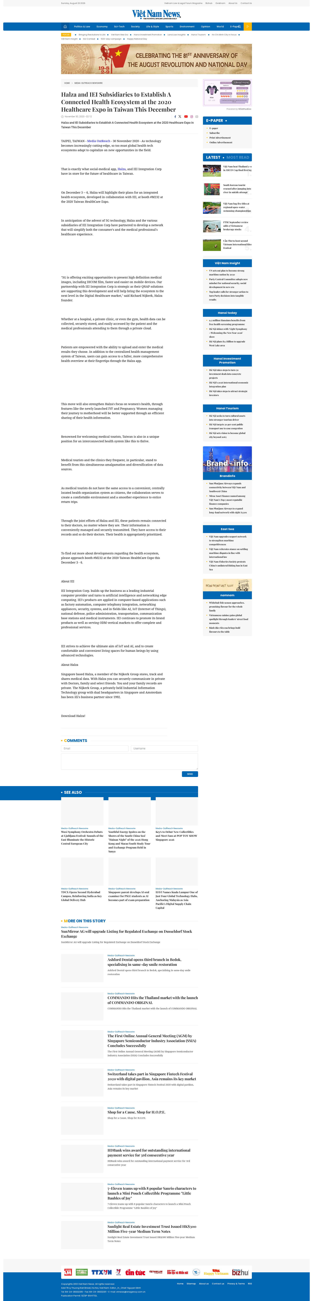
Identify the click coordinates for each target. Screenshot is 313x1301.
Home (67, 83)
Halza (122, 169)
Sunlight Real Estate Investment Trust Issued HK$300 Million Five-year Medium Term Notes (152, 1229)
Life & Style (152, 26)
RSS (250, 1283)
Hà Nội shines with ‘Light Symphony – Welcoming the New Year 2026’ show (228, 332)
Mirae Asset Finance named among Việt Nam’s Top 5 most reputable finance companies (227, 499)
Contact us (218, 1283)
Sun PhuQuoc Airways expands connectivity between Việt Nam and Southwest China (227, 487)
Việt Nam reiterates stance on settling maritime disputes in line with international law (228, 553)
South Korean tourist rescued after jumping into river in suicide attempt (237, 188)
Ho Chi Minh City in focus (224, 34)
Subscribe (214, 132)
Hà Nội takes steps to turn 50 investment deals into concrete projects (225, 373)
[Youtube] (186, 116)
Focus (66, 34)
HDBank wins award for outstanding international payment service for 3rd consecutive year (149, 1152)
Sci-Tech (119, 26)
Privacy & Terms (236, 1283)
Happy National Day (137, 38)
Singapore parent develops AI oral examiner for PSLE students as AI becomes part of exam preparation (128, 896)
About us (204, 1283)
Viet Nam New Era (119, 34)
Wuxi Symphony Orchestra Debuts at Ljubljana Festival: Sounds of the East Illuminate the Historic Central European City (82, 837)
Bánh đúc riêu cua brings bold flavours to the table (224, 629)
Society (135, 26)
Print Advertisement (220, 137)
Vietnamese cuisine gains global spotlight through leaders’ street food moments (228, 619)
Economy (102, 26)
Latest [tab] (213, 157)
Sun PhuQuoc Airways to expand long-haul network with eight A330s (228, 510)
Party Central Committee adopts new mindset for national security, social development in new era (228, 283)
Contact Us (246, 3)
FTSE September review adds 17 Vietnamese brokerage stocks (235, 226)
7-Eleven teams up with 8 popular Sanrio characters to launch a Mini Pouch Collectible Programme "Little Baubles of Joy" (152, 1193)
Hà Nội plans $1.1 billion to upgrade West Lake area (227, 343)
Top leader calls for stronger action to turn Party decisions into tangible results (228, 295)
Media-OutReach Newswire (89, 83)
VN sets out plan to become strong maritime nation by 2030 (226, 272)
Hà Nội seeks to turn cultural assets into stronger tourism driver (227, 417)
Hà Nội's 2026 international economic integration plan (228, 384)
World (220, 26)
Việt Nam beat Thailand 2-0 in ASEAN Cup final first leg (237, 168)
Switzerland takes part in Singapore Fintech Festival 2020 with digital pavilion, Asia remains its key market (152, 1076)
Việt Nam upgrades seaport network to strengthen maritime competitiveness (227, 540)
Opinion (205, 26)
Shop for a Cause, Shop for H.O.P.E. (136, 1112)
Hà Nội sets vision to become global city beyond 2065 (227, 435)
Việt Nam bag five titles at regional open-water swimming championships (237, 207)
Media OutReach (98, 141)
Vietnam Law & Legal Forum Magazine (183, 3)
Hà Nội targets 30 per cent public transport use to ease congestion (226, 426)
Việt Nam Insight (69, 38)
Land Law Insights (177, 34)
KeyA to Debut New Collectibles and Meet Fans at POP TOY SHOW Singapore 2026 (176, 835)
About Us (233, 3)
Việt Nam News (156, 14)
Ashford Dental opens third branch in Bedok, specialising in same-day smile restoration (144, 962)
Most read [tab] (238, 157)
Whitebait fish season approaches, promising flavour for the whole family (227, 606)
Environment (187, 26)
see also (73, 792)
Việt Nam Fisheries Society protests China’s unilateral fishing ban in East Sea (228, 565)
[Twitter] (180, 116)
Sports (169, 26)
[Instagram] (191, 116)
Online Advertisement (220, 142)
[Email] (196, 117)
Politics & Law (82, 26)
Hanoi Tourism (198, 34)
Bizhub (209, 3)
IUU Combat (89, 38)
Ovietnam (220, 3)
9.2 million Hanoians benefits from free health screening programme (227, 322)
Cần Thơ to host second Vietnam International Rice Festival (237, 244)
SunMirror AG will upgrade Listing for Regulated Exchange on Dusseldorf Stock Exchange (126, 934)
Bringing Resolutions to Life (92, 34)
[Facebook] (175, 116)
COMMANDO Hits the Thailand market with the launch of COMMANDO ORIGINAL (153, 1000)
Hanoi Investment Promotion (148, 34)
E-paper (214, 120)
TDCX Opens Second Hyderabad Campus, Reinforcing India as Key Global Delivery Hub (81, 896)
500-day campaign (111, 38)
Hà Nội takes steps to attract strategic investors (228, 393)
